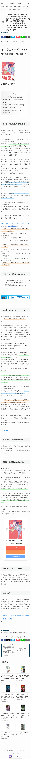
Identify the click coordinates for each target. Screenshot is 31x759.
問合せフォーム (12, 750)
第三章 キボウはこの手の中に (13, 107)
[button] (3, 37)
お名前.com (4, 430)
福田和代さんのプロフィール (13, 110)
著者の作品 (8, 112)
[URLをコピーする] (27, 37)
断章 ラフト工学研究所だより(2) (14, 105)
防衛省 (24, 632)
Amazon (15, 552)
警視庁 (20, 632)
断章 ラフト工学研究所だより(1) (14, 99)
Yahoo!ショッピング (15, 556)
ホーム (6, 750)
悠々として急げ (15, 3)
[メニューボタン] (1, 3)
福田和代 (15, 632)
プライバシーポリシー (21, 750)
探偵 (11, 632)
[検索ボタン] (29, 3)
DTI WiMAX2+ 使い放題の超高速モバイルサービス (15, 223)
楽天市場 (16, 547)
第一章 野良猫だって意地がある (14, 97)
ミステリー (5, 32)
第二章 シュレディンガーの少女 (14, 102)
